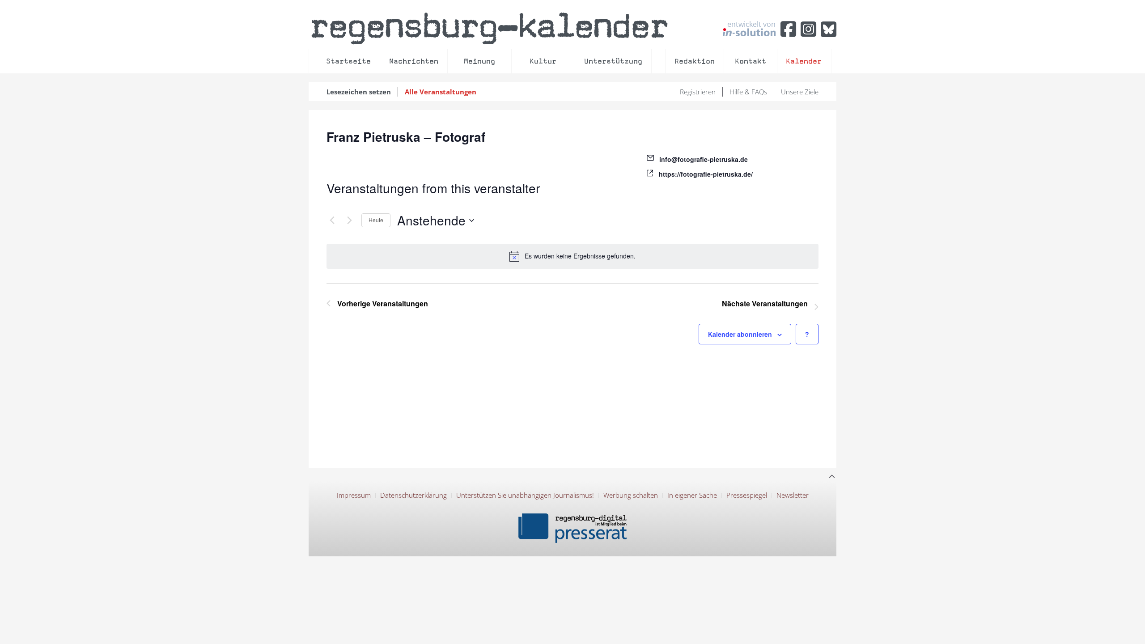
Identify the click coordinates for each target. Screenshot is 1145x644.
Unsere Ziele (799, 91)
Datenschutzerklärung (413, 495)
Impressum (354, 495)
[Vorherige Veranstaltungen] (332, 220)
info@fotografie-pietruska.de (703, 159)
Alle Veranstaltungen (440, 91)
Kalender (804, 61)
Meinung (479, 61)
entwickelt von (751, 24)
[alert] (572, 256)
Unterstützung (613, 61)
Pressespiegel (746, 495)
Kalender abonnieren (740, 334)
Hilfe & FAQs (748, 91)
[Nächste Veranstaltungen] (349, 220)
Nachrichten (413, 61)
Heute (376, 220)
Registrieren (698, 91)
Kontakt (750, 61)
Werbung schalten (630, 495)
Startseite (348, 61)
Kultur (543, 61)
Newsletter (792, 495)
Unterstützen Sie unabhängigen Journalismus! (525, 495)
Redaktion (694, 61)
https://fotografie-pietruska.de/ (706, 173)
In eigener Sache (692, 495)
